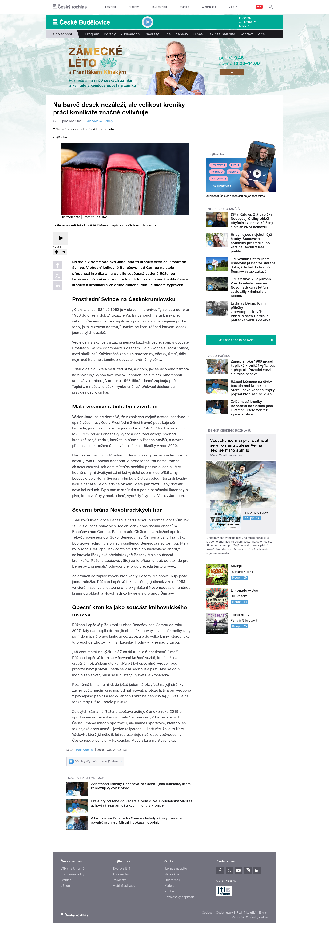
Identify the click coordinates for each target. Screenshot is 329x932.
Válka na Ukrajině (73, 868)
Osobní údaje (224, 912)
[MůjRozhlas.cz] (60, 137)
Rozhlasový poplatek (179, 897)
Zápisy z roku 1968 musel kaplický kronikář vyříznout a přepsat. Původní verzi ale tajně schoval (253, 367)
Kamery (244, 26)
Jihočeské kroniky (100, 121)
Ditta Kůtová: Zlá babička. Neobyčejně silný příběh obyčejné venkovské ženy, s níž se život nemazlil (252, 220)
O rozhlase (209, 6)
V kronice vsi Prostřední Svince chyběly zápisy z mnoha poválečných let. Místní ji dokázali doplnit (136, 820)
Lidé (167, 34)
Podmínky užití (246, 912)
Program (134, 6)
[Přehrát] (60, 238)
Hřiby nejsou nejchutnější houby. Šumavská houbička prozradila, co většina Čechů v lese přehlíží (251, 243)
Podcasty (119, 880)
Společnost (62, 34)
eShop (65, 886)
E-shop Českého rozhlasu (229, 430)
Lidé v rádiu (172, 880)
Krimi (233, 165)
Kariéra (169, 886)
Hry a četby (217, 165)
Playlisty (152, 34)
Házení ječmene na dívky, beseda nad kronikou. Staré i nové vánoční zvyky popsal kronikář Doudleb (253, 387)
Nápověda (171, 874)
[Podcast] (56, 252)
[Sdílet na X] (57, 275)
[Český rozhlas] (70, 7)
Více (263, 34)
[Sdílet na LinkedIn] (57, 285)
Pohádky (215, 172)
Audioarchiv (247, 22)
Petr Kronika (85, 750)
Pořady (110, 34)
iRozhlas (110, 6)
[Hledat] (271, 7)
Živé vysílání (217, 178)
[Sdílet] (63, 252)
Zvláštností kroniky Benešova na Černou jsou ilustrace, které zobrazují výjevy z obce (252, 408)
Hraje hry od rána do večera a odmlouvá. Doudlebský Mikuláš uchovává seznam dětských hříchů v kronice (141, 803)
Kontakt (246, 34)
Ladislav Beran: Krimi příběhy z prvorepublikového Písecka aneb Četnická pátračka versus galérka (250, 311)
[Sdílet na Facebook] (57, 265)
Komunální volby (72, 874)
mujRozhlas (159, 6)
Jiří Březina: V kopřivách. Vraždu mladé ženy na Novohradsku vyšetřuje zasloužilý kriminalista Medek (251, 287)
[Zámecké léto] (164, 66)
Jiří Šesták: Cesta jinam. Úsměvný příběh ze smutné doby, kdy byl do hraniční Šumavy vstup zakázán (253, 265)
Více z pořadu (219, 356)
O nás (198, 34)
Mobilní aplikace (124, 886)
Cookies (207, 912)
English (263, 912)
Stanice (184, 6)
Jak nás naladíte (221, 34)
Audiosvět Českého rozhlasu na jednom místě (235, 196)
